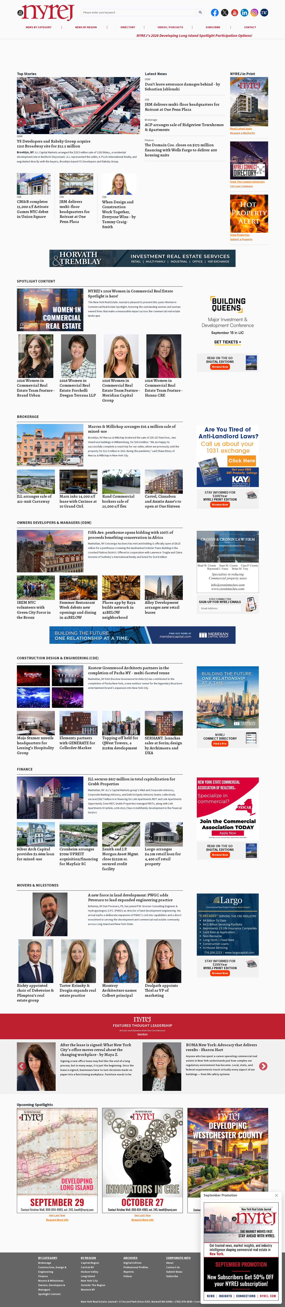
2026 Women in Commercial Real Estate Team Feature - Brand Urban (36, 388)
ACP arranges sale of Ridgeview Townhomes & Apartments (184, 127)
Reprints (129, 1272)
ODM (19, 136)
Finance (149, 140)
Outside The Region (93, 1285)
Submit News (174, 1272)
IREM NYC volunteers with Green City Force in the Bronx (34, 610)
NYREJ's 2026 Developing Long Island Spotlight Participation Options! (120, 35)
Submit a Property (241, 239)
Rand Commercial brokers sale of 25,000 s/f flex (118, 501)
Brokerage (151, 120)
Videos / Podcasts (170, 27)
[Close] (276, 1195)
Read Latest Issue (241, 129)
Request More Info (57, 1220)
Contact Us (173, 1267)
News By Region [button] (86, 27)
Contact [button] (250, 27)
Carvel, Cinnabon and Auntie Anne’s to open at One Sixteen (163, 501)
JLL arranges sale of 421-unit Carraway (34, 498)
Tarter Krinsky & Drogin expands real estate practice (78, 990)
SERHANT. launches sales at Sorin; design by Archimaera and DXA (163, 745)
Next (135, 122)
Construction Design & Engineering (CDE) (58, 658)
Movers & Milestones (38, 885)
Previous (22, 122)
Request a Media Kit (242, 133)
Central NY (87, 1267)
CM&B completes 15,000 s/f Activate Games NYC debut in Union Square (32, 209)
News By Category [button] (39, 27)
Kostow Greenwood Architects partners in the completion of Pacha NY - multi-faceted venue (128, 670)
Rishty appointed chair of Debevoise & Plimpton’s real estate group (35, 993)
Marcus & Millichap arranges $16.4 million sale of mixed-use (132, 429)
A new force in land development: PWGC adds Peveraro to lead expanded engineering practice (130, 897)
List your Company (241, 186)
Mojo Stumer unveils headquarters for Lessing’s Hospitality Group (35, 745)
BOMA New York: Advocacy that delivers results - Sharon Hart (221, 1047)
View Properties (240, 235)
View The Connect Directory (247, 182)
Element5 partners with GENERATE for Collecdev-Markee (77, 743)
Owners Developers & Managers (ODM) (54, 522)
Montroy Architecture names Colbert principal (119, 990)
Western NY (88, 1290)
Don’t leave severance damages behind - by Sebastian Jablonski (182, 86)
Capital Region (90, 1263)
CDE (19, 197)
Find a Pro (219, 744)
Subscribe (172, 1276)
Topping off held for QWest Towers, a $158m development (120, 743)
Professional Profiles (136, 1267)
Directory (128, 27)
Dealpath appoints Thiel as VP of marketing (161, 990)
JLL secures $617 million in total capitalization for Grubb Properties (131, 781)
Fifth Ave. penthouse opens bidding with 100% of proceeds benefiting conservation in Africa (130, 535)
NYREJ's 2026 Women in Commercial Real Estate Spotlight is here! (130, 293)
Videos (128, 1276)
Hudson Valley (89, 1272)
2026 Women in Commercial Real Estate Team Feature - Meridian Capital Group (121, 390)
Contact (199, 1302)
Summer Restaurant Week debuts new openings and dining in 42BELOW (78, 610)
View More (142, 1034)
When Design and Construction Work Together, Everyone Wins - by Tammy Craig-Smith (119, 214)
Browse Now (220, 367)
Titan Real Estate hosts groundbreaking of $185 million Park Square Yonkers (52, 143)
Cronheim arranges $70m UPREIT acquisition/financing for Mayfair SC (79, 856)
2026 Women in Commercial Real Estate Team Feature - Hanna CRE (164, 388)
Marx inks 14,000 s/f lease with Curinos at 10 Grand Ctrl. (78, 501)
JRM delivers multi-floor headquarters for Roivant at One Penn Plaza (75, 211)
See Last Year (57, 1215)
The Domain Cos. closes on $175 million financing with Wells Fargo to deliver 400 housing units (181, 150)
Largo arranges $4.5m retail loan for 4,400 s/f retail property (163, 856)
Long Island (88, 1276)
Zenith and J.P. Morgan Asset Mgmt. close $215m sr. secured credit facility (120, 859)
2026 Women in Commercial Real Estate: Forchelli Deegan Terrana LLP (78, 388)
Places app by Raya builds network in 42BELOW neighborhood (119, 610)
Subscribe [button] (213, 27)
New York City (89, 1281)
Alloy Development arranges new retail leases (162, 607)
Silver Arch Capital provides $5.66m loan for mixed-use (35, 854)
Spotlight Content (36, 281)
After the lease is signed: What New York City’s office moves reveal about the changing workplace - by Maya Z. (95, 1049)
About (170, 1263)
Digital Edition (133, 1263)
